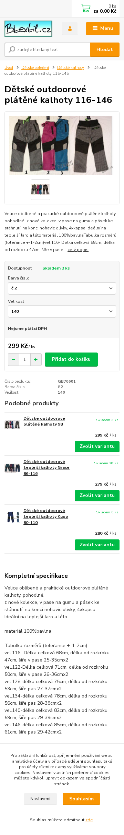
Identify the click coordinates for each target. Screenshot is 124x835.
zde (89, 820)
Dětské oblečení (35, 67)
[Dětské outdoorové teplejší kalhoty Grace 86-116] (12, 468)
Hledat (104, 49)
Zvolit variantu (97, 446)
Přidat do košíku (71, 359)
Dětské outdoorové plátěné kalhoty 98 (44, 421)
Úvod (8, 67)
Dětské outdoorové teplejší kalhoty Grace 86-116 (46, 467)
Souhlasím (81, 799)
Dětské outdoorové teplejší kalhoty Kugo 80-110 (45, 516)
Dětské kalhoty (70, 67)
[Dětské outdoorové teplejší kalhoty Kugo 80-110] (12, 517)
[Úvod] (28, 29)
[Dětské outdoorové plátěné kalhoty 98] (12, 425)
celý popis (78, 249)
